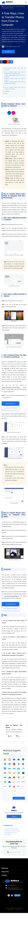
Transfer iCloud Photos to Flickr (11, 829)
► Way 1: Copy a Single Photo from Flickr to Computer (14, 76)
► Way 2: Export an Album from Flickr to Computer (14, 79)
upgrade (14, 471)
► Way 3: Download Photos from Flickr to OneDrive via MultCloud (14, 82)
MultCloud (6, 368)
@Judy (11, 46)
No (19, 736)
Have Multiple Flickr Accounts (11, 832)
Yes (11, 736)
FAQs (5, 93)
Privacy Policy (10, 909)
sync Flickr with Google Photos (11, 596)
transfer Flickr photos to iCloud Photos (11, 387)
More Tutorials (8, 834)
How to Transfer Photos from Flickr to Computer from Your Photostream (14, 72)
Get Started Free (8, 51)
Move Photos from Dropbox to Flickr (12, 830)
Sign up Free (14, 816)
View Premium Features (11, 408)
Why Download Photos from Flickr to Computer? (14, 68)
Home (4, 6)
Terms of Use (18, 909)
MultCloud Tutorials (9, 6)
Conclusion (6, 91)
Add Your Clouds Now (18, 798)
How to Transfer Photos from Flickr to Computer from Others (14, 88)
